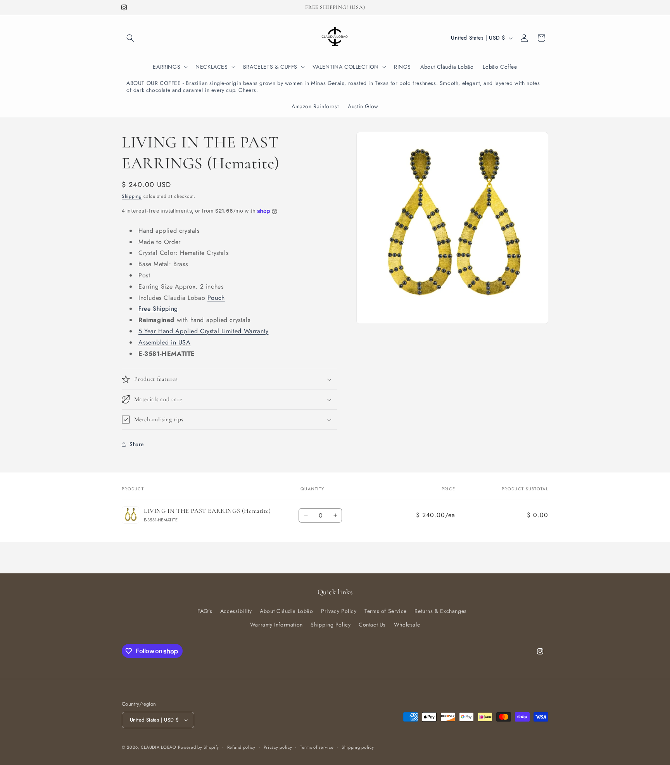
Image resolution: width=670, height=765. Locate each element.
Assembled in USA (164, 342)
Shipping (132, 196)
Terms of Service (385, 611)
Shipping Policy (331, 624)
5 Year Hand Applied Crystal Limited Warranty (203, 331)
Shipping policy (358, 747)
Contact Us (372, 624)
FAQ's (204, 611)
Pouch (216, 297)
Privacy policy (278, 747)
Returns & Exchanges (440, 611)
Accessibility (236, 611)
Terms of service (316, 747)
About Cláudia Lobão (286, 611)
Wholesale (407, 624)
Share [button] (137, 444)
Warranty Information (276, 624)
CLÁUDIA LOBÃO (158, 747)
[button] (130, 38)
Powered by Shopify (198, 747)
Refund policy (241, 747)
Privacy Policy (338, 611)
